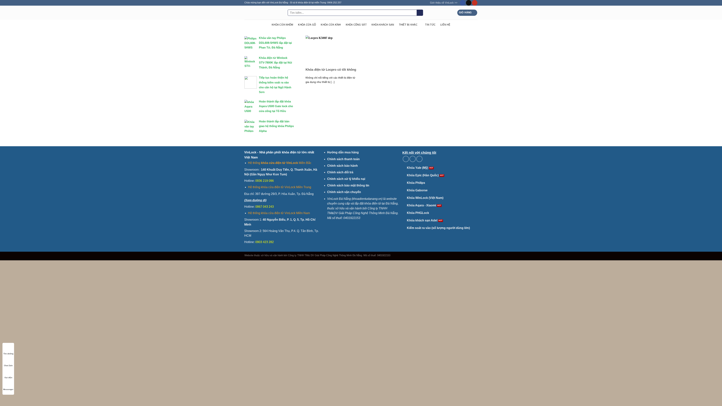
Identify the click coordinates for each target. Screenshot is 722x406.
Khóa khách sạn (383, 24)
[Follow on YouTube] (474, 3)
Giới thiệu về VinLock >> (443, 2)
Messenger (8, 389)
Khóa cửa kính (331, 24)
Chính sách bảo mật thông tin (348, 185)
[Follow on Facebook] (462, 3)
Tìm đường (8, 354)
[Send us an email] (468, 3)
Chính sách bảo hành (342, 165)
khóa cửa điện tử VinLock (279, 162)
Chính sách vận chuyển (344, 192)
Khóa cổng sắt (356, 24)
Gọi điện (8, 377)
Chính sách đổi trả (340, 172)
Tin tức (430, 24)
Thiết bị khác (408, 24)
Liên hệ (445, 24)
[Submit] (420, 13)
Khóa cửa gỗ (307, 24)
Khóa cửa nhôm (282, 24)
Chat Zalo (8, 365)
